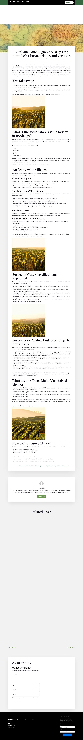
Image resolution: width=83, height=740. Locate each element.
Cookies (27, 1)
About (14, 1)
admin (38, 59)
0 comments (44, 59)
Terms (23, 1)
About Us (10, 722)
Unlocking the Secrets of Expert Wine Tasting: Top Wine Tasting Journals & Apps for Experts (35, 576)
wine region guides (46, 164)
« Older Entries (12, 647)
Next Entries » (71, 647)
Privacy (18, 1)
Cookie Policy (11, 727)
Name (61, 725)
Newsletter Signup (29, 719)
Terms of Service (12, 725)
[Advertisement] (41, 15)
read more (12, 566)
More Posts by (41, 496)
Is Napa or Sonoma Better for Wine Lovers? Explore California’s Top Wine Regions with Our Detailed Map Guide (40, 559)
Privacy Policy (11, 723)
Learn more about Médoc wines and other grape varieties (24, 405)
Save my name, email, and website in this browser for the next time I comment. (29, 698)
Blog (10, 1)
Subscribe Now (67, 735)
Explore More (69, 2)
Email (61, 729)
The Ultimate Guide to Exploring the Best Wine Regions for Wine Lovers (29, 633)
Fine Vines (63, 234)
